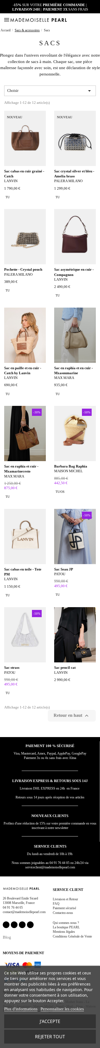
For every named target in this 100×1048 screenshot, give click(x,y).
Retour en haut (72, 715)
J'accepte (50, 1021)
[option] (7, 197)
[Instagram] (14, 924)
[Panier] (95, 19)
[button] (88, 19)
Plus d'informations (21, 1009)
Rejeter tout (50, 1037)
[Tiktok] (30, 924)
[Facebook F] (6, 924)
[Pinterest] (22, 924)
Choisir (50, 90)
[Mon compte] (83, 19)
